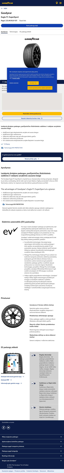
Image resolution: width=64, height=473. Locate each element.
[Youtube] (8, 427)
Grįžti (5, 8)
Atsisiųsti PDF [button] (5, 380)
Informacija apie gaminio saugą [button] (10, 383)
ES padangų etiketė (25, 32)
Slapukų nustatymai (14, 83)
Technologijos (14, 32)
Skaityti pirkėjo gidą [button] (31, 159)
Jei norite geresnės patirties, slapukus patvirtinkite (40, 87)
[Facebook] (3, 427)
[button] (60, 3)
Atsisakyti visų (33, 83)
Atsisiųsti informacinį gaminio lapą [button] (11, 376)
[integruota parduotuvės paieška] (56, 3)
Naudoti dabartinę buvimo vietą (30, 118)
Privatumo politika (16, 78)
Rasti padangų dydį (32, 25)
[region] (32, 80)
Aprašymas (4, 32)
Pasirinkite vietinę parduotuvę (32, 113)
